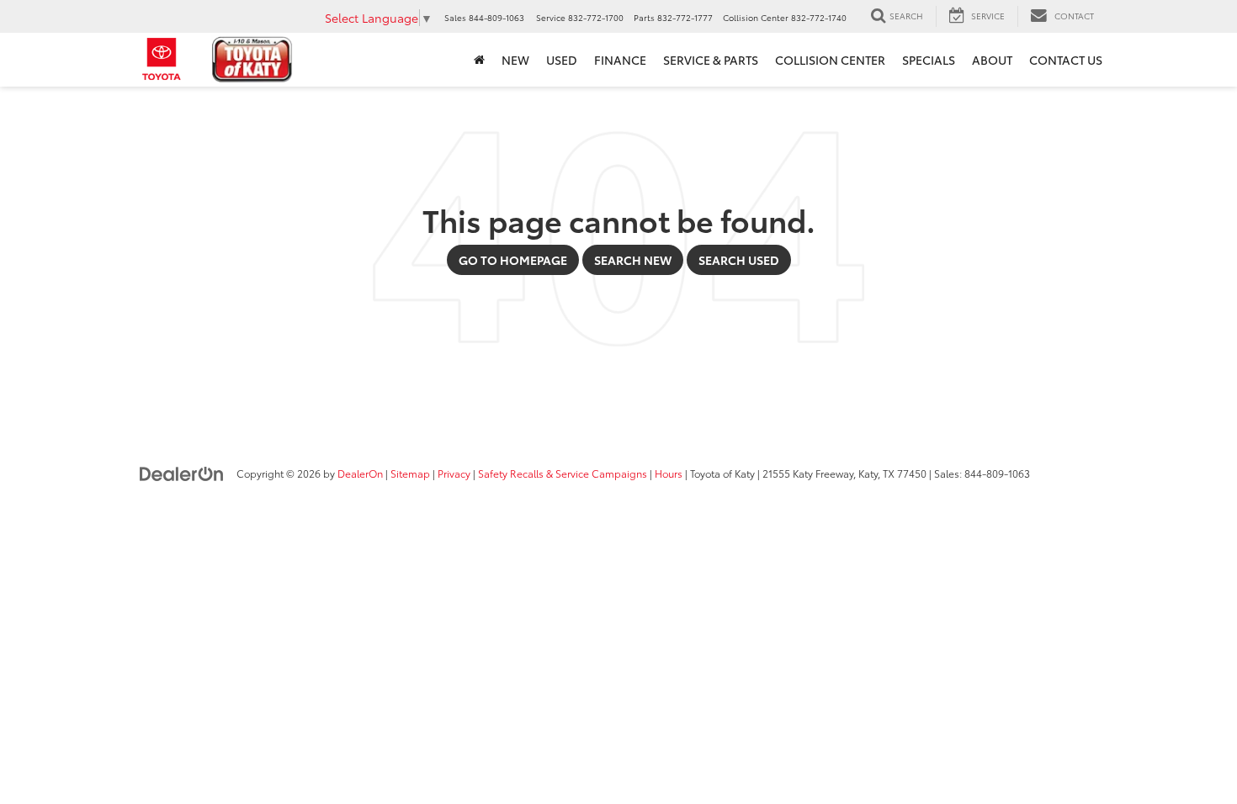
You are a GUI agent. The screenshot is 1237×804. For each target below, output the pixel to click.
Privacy (454, 473)
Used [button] (561, 59)
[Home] (479, 60)
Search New (633, 259)
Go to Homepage (513, 259)
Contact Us (1065, 59)
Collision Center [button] (830, 59)
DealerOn (360, 473)
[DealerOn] (182, 472)
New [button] (515, 59)
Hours (668, 473)
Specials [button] (928, 59)
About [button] (992, 59)
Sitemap (410, 473)
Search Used (738, 259)
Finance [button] (620, 59)
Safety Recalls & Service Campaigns (562, 473)
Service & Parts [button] (710, 59)
